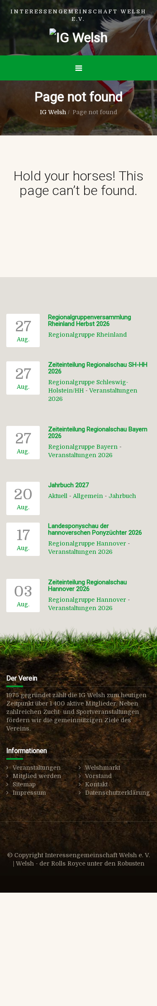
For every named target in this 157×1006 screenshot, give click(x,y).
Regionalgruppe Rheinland (87, 334)
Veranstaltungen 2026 (80, 455)
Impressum (29, 792)
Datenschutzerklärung (117, 792)
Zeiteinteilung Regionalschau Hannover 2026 (87, 585)
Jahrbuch (122, 496)
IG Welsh (53, 112)
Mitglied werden (37, 776)
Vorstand (98, 776)
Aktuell (57, 496)
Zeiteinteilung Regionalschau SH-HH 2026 (97, 368)
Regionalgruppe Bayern (83, 446)
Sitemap (24, 784)
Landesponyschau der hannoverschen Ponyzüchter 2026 (95, 529)
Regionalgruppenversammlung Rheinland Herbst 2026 (89, 320)
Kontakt (96, 784)
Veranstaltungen (37, 767)
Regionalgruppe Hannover (87, 543)
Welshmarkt (102, 767)
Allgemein (88, 496)
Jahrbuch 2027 (68, 485)
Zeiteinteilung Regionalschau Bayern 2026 (97, 432)
